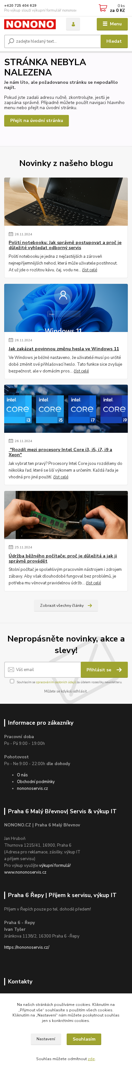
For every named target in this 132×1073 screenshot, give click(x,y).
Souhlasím (84, 1039)
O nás (22, 775)
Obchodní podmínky (36, 782)
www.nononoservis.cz (25, 872)
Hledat (114, 41)
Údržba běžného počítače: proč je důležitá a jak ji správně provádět (63, 559)
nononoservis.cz (32, 788)
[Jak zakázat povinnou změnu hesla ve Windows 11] (66, 308)
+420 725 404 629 (20, 5)
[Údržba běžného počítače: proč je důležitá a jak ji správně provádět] (66, 515)
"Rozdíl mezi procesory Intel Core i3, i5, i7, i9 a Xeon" (60, 452)
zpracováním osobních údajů (56, 682)
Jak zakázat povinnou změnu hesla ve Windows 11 (64, 349)
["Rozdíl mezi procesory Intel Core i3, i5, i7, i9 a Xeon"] (66, 409)
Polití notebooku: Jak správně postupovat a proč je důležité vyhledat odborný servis (65, 245)
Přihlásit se (99, 670)
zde (91, 1058)
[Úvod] (30, 24)
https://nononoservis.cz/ (26, 947)
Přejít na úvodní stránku (36, 121)
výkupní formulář (55, 865)
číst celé (89, 270)
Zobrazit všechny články (62, 605)
